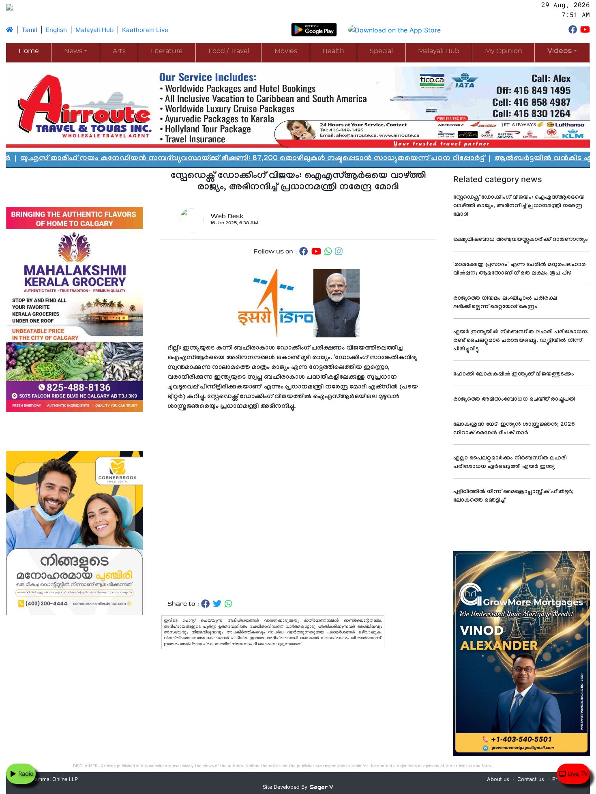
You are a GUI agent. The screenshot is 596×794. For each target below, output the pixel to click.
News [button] (73, 51)
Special (381, 51)
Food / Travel (228, 51)
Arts (119, 51)
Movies (285, 51)
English (56, 30)
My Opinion (503, 51)
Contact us (530, 779)
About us (498, 779)
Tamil (29, 30)
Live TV (577, 773)
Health (333, 51)
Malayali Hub (94, 30)
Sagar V (321, 786)
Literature (167, 51)
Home (29, 51)
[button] (562, 52)
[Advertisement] (298, 505)
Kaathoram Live (145, 30)
